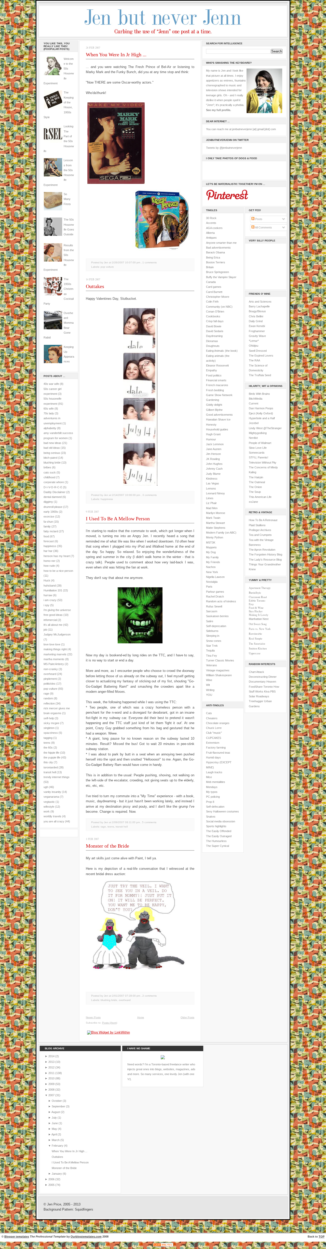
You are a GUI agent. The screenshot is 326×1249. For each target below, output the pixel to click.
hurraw (48, 595)
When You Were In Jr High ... (116, 54)
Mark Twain (213, 517)
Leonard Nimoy (215, 493)
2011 (51, 1073)
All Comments (263, 227)
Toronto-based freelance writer (170, 1064)
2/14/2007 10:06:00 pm (126, 495)
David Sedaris (214, 331)
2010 (51, 1078)
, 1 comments (149, 262)
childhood (49, 477)
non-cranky (51, 669)
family (47, 526)
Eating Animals (215, 350)
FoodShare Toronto (261, 686)
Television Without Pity (262, 462)
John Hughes (214, 463)
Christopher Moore (217, 296)
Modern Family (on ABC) (221, 532)
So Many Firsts (67, 199)
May (55, 1128)
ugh (46, 787)
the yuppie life (52, 757)
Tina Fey (211, 655)
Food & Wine (256, 607)
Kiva (266, 691)
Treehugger (256, 701)
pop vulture (50, 688)
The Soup (255, 491)
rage (46, 693)
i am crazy (50, 600)
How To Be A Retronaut (263, 520)
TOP (321, 1236)
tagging (48, 737)
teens (47, 742)
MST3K (210, 542)
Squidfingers (84, 1209)
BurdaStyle (255, 592)
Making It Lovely (258, 615)
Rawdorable (255, 633)
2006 (51, 1179)
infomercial (50, 619)
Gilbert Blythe (214, 409)
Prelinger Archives (260, 530)
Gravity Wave (257, 335)
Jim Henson (213, 453)
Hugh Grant (213, 434)
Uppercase (255, 653)
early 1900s (51, 511)
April (54, 1134)
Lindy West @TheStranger (265, 428)
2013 (51, 1061)
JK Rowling (213, 458)
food (46, 536)
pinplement (50, 678)
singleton (49, 727)
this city (48, 762)
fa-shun (48, 521)
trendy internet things (57, 777)
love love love (52, 644)
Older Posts (187, 1017)
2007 (51, 1095)
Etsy (251, 604)
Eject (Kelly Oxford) (261, 413)
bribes (47, 467)
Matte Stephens (215, 527)
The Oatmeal (257, 482)
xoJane (253, 501)
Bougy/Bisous (257, 311)
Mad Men (212, 508)
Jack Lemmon (215, 444)
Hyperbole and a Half (262, 418)
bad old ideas (52, 447)
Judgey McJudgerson (57, 634)
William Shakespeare (219, 675)
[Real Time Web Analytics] (163, 1246)
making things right (55, 649)
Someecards (257, 452)
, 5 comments (148, 822)
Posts (258, 219)
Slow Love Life (258, 447)
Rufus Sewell (214, 606)
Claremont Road (258, 597)
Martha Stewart (215, 522)
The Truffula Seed (260, 375)
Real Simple (255, 638)
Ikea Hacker (256, 611)
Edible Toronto (257, 600)
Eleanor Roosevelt (217, 365)
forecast (49, 541)
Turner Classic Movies (220, 660)
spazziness (51, 732)
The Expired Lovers (261, 355)
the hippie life (51, 752)
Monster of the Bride (107, 846)
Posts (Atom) (109, 1022)
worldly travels (52, 816)
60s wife (49, 408)
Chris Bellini (256, 316)
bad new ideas (52, 442)
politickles (50, 683)
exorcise (49, 516)
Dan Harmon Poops (261, 408)
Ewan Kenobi (257, 326)
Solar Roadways (259, 696)
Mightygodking (258, 433)
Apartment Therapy (259, 588)
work (47, 811)
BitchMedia (255, 398)
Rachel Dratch (215, 596)
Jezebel (254, 423)
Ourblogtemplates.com (86, 1236)
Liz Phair (211, 503)
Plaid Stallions (257, 525)
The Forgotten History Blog (265, 554)
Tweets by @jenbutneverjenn (224, 147)
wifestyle (49, 806)
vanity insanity (52, 791)
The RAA (254, 360)
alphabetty (50, 428)
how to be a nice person (58, 570)
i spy (46, 605)
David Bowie (213, 326)
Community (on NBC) (219, 306)
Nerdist (253, 437)
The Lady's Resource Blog (265, 559)
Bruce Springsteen (217, 272)
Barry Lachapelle (259, 306)
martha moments (54, 659)
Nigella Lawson (215, 576)
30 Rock (211, 218)
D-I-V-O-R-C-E (53, 487)
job (45, 629)
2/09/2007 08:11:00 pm (126, 822)
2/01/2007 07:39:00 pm (126, 995)
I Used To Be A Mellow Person (118, 518)
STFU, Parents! (258, 457)
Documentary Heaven (262, 681)
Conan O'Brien (215, 311)
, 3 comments (149, 495)
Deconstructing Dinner (263, 676)
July (55, 1117)
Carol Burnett (214, 291)
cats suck (50, 472)
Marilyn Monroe (215, 512)
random (48, 698)
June (55, 1123)
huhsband (50, 585)
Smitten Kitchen (258, 648)
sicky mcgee (51, 723)
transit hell (50, 772)
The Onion (255, 486)
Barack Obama (215, 252)
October (57, 1100)
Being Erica (213, 257)
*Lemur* (254, 340)
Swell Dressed (258, 350)
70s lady (49, 413)
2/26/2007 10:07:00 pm (126, 262)
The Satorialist (257, 643)
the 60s (48, 747)
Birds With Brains (259, 393)
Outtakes (95, 286)
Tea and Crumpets (260, 534)
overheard (50, 673)
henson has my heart (57, 556)
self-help (49, 718)
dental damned (53, 496)
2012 (51, 1067)
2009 (51, 1083)
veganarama (51, 796)
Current (253, 403)
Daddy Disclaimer (54, 492)
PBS (273, 691)
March (56, 1140)
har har (48, 550)
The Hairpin (256, 477)
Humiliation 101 (53, 590)
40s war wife (51, 383)
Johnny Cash (214, 468)
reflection (49, 703)
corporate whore (54, 482)
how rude (49, 565)
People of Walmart (260, 442)
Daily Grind (256, 321)
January (57, 1173)
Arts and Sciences (260, 301)
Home (140, 1017)
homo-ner (50, 560)
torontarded (51, 767)
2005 (51, 1184)
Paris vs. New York (259, 629)
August (56, 1112)
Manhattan (258, 618)
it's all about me (53, 624)
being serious (52, 452)
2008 (51, 1089)
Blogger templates (16, 1236)
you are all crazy (54, 821)
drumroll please (53, 506)
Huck (47, 580)
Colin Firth (212, 301)
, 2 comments (149, 995)
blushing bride (52, 462)
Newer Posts (93, 1017)
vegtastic (49, 801)
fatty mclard (51, 531)
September (59, 1106)
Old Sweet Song (258, 624)
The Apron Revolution (262, 549)
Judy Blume (213, 473)
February (58, 1145)
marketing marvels (55, 654)
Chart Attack (256, 671)
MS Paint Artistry (54, 664)
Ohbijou (253, 345)
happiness (50, 546)
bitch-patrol (50, 457)
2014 (51, 1056)
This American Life (260, 496)
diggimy (48, 501)
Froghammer (257, 331)
